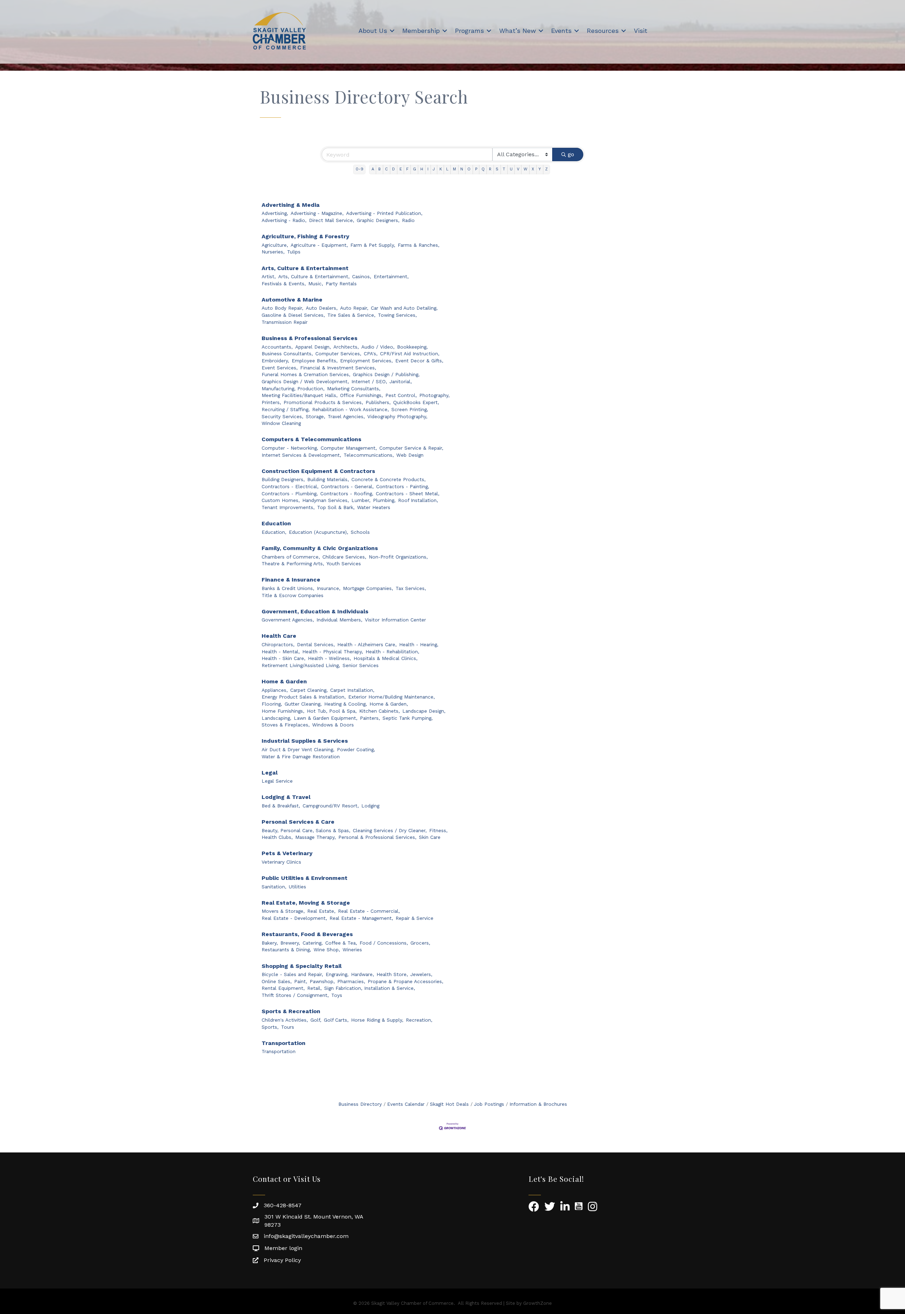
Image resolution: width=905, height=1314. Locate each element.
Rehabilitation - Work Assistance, (350, 409)
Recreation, (419, 1020)
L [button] (447, 169)
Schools (360, 532)
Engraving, (337, 974)
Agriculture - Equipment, (319, 245)
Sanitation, (274, 886)
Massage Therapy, (315, 837)
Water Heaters (373, 507)
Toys (336, 995)
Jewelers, (421, 974)
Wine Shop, (327, 949)
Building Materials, (328, 479)
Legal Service (277, 781)
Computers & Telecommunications (311, 439)
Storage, (315, 416)
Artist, (269, 276)
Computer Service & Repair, (411, 448)
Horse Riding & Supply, (377, 1020)
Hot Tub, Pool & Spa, (332, 711)
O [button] (469, 169)
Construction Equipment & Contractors (318, 471)
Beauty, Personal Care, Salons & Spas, (306, 830)
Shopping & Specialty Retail (301, 966)
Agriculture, (275, 245)
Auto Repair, (354, 308)
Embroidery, (275, 360)
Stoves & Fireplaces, (286, 725)
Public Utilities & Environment (305, 878)
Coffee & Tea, (341, 943)
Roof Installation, (418, 500)
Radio (408, 220)
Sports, (270, 1027)
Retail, (314, 988)
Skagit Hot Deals (449, 1104)
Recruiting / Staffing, (286, 409)
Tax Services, (411, 588)
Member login (283, 1248)
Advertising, (275, 213)
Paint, (300, 981)
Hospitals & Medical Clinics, (386, 658)
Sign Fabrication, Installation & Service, (369, 988)
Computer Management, (349, 448)
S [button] (497, 169)
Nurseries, (273, 252)
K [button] (440, 169)
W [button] (525, 169)
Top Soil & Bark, (336, 507)
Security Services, (282, 416)
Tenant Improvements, (288, 507)
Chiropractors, (278, 644)
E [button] (400, 169)
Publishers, (378, 402)
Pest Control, (401, 395)
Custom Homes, (281, 500)
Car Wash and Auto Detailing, (404, 308)
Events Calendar (406, 1104)
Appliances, (275, 690)
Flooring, (272, 704)
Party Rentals (341, 283)
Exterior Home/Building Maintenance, (391, 697)
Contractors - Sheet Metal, (407, 493)
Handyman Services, (325, 500)
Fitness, (438, 830)
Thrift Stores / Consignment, (295, 995)
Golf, (315, 1020)
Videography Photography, (397, 416)
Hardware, (362, 974)
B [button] (379, 169)
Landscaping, (276, 718)
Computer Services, (338, 353)
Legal (270, 772)
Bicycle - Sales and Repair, (292, 974)
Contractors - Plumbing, (290, 493)
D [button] (393, 169)
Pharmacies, (351, 981)
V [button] (518, 169)
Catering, (313, 943)
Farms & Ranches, (418, 245)
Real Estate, (321, 911)
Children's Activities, (285, 1020)
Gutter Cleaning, (303, 704)
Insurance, (328, 588)
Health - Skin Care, (283, 658)
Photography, (434, 395)
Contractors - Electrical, (290, 486)
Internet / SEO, (369, 381)
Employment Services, (366, 360)
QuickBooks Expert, (416, 402)
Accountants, (277, 347)
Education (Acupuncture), (318, 532)
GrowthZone (537, 1303)
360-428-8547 (283, 1205)
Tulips (293, 252)
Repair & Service (414, 918)
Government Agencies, (288, 620)
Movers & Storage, (283, 911)
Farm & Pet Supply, (372, 245)
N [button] (461, 169)
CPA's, (371, 353)
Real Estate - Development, (294, 918)
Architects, (346, 347)
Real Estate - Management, (361, 918)
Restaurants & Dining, (286, 949)
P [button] (476, 169)
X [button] (533, 169)
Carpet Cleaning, (309, 690)
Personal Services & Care (298, 821)
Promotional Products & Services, (323, 402)
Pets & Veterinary (287, 853)
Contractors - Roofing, (346, 493)
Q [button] (483, 169)
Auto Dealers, (322, 308)
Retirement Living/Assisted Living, (301, 665)
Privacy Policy (282, 1260)
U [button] (511, 169)
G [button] (414, 169)
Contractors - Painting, (402, 486)
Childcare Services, (344, 557)
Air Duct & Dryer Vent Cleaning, (298, 749)
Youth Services (344, 563)
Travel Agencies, (346, 416)
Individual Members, (339, 620)
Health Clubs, (277, 837)
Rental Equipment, (283, 988)
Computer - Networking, (290, 448)
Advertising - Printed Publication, (384, 213)
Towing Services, (397, 315)
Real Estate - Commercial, (369, 911)
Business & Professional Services (309, 338)
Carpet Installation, (352, 690)
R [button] (490, 169)
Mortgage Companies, (368, 588)
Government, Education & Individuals (315, 611)
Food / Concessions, (384, 943)
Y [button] (539, 169)
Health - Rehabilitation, (392, 651)
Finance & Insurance (291, 579)
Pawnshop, (322, 981)
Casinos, (361, 276)
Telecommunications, (369, 455)
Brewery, (290, 943)
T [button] (504, 169)
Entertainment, (391, 276)
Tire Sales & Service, (351, 315)
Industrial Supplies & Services (305, 740)
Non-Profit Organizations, (398, 557)
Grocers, (420, 943)
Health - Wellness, (329, 658)
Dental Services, (316, 644)
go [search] (571, 154)
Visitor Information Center (395, 620)
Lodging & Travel (286, 797)
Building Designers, (283, 479)
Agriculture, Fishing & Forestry (305, 236)
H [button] (421, 169)
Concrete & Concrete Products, (388, 479)
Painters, (370, 718)
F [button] (407, 169)
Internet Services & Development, (301, 455)
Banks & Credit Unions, (288, 588)
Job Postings (489, 1104)
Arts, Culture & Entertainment (305, 268)
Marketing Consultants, (353, 388)
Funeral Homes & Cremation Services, (306, 374)
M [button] (454, 169)
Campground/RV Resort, (331, 805)
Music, (315, 283)
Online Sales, (277, 981)
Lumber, (360, 500)
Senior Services (361, 665)
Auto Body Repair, (282, 308)
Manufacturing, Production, (293, 388)
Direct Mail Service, (331, 220)
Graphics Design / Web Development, (305, 381)
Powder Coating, (356, 749)
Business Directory (360, 1104)
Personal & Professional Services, (377, 837)
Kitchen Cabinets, (379, 711)
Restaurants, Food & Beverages (307, 934)
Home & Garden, (388, 704)
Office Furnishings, (361, 395)
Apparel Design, (313, 347)
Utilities (297, 886)
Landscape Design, (423, 711)
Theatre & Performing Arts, (293, 563)
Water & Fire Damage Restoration (301, 756)
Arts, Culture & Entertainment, (314, 276)
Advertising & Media (291, 205)
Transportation (283, 1043)
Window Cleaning (281, 423)
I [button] (427, 169)
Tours (287, 1027)
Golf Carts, (336, 1020)
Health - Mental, (281, 651)
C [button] (386, 169)
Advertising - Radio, (284, 220)
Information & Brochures (538, 1104)
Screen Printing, (409, 409)
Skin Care (429, 837)
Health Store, (392, 974)
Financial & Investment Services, (338, 367)
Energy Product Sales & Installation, (304, 697)
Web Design (410, 455)
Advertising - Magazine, (317, 213)
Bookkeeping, (412, 347)
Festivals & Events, (284, 283)
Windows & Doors (333, 725)
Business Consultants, (287, 353)
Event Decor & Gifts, (419, 360)
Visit (640, 30)
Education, (274, 532)
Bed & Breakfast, (281, 805)
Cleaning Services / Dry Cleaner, (390, 830)
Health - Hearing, (418, 644)
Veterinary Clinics (281, 862)
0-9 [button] (359, 169)
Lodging (370, 805)
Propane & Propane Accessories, (405, 981)
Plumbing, (384, 500)
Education (276, 523)
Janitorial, (401, 381)
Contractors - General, (347, 486)
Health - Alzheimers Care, (367, 644)
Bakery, (270, 943)
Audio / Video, (378, 347)
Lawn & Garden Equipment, (325, 718)
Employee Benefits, (315, 360)
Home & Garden (284, 681)
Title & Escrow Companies (292, 595)
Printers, (271, 402)
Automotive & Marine (292, 299)
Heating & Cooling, (345, 704)
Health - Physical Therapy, (332, 651)
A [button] (373, 169)
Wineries (352, 949)
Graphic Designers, (378, 220)
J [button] (434, 169)
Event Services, (280, 367)
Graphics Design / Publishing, (386, 374)
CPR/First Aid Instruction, (409, 353)
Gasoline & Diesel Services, (293, 315)
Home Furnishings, (283, 711)
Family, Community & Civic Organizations (320, 548)
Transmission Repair (285, 322)
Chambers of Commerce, (291, 557)
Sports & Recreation (291, 1011)
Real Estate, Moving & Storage (306, 902)
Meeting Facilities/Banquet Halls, (300, 395)
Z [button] (546, 169)
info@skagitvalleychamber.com (306, 1236)
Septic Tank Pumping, (408, 718)
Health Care (279, 635)
